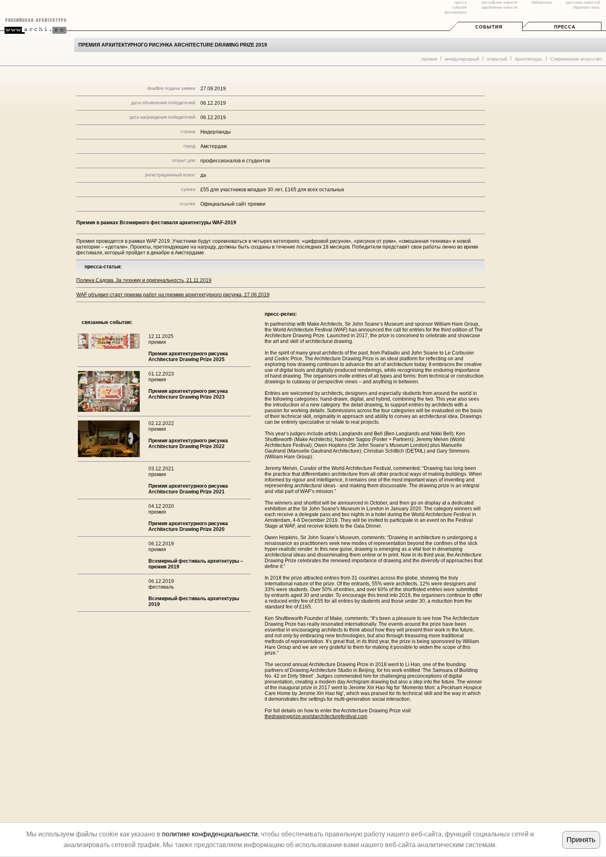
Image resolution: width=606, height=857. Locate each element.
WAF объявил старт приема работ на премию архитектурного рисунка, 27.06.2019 (173, 295)
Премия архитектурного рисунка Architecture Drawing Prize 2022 (188, 443)
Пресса (564, 26)
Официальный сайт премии (232, 204)
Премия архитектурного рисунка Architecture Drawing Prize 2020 (188, 526)
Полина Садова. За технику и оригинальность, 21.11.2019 (143, 280)
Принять (580, 840)
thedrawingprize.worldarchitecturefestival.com (316, 716)
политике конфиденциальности (210, 834)
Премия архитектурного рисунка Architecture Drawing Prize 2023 (188, 394)
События (489, 26)
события (459, 7)
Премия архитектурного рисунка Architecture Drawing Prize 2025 (188, 356)
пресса (460, 2)
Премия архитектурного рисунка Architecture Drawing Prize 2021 (188, 489)
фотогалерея (455, 12)
